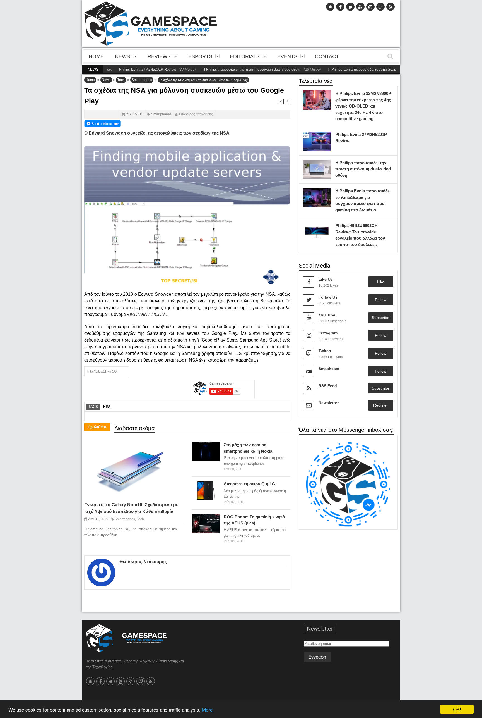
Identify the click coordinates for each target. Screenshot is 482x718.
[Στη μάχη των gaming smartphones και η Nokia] (214, 447)
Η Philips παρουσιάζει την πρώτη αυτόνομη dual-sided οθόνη (229, 69)
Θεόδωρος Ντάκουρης (196, 114)
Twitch (325, 351)
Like (380, 282)
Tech (121, 80)
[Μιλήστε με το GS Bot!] (348, 484)
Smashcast (329, 368)
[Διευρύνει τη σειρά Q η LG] (214, 486)
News (122, 56)
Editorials (245, 56)
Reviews (159, 56)
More (207, 709)
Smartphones (142, 80)
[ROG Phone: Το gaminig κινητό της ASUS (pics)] (214, 519)
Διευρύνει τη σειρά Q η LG (249, 483)
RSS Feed (328, 385)
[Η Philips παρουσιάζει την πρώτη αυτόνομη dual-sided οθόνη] (325, 165)
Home (96, 56)
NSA (106, 407)
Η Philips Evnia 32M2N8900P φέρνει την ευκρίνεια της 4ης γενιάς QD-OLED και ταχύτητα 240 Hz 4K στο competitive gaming (363, 106)
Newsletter (329, 402)
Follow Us (328, 297)
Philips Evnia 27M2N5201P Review (125, 69)
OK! (457, 709)
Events (287, 56)
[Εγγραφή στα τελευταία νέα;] (102, 123)
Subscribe (380, 317)
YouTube (327, 315)
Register (380, 405)
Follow (380, 299)
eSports (200, 56)
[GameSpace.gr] (126, 638)
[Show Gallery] (204, 519)
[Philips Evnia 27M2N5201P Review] (325, 137)
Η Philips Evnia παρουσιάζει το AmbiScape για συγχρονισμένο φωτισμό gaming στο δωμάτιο (380, 69)
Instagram (328, 333)
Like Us (326, 279)
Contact (327, 56)
